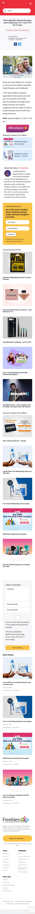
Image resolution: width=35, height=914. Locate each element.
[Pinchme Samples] (17, 539)
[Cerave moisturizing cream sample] (17, 478)
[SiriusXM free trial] (17, 380)
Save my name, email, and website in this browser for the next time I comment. (17, 624)
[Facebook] (15, 44)
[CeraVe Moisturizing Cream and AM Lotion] (17, 446)
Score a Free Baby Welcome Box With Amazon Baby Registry (15, 373)
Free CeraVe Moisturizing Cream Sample (16, 504)
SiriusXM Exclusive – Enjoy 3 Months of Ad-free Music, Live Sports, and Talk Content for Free (17, 406)
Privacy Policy (10, 637)
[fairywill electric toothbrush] (17, 317)
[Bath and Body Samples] (17, 509)
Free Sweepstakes (23, 30)
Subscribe (11, 234)
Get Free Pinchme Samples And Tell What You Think (16, 565)
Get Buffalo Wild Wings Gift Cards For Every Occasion (17, 278)
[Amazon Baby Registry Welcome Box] (17, 347)
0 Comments (18, 39)
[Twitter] (20, 44)
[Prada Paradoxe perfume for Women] (17, 285)
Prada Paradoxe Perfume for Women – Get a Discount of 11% (17, 311)
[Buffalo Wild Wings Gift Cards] (17, 252)
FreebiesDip (23, 168)
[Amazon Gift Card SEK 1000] (17, 416)
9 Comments (15, 764)
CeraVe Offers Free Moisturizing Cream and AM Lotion (17, 472)
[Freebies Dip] (7, 3)
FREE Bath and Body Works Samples (15, 534)
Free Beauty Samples (12, 30)
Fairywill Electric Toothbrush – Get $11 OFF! (17, 342)
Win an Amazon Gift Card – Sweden (14, 441)
